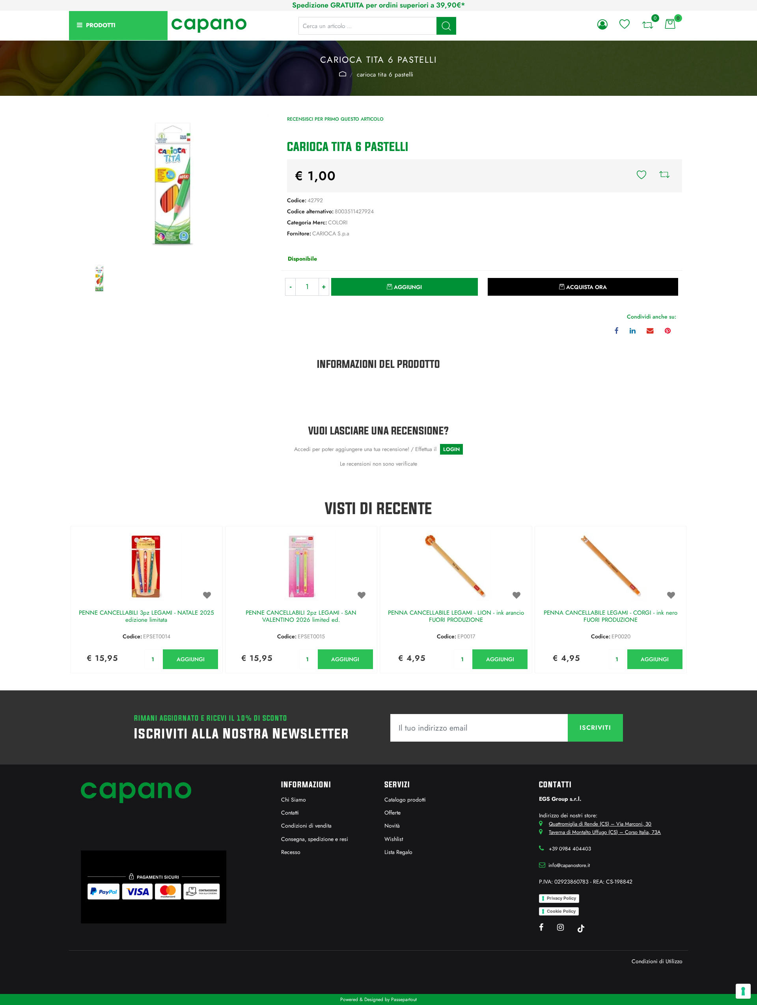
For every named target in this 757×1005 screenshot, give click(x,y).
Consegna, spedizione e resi (314, 839)
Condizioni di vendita (306, 826)
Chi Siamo (293, 800)
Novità (392, 826)
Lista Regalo (398, 852)
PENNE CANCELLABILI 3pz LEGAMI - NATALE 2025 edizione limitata (146, 616)
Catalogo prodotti (405, 800)
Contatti (290, 813)
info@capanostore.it (569, 865)
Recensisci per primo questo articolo (335, 119)
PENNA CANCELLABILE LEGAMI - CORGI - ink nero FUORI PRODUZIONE (610, 616)
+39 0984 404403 (570, 848)
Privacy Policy (561, 898)
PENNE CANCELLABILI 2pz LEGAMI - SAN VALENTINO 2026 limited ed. (301, 616)
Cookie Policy (561, 911)
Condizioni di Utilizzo (657, 961)
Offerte (392, 813)
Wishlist (393, 839)
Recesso (290, 852)
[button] (446, 26)
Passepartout (404, 999)
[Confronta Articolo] (664, 175)
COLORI (342, 73)
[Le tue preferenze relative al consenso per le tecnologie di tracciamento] (743, 991)
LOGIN (451, 449)
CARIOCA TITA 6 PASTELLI (385, 74)
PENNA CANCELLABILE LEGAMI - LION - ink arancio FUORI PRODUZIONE (456, 616)
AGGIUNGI (191, 659)
